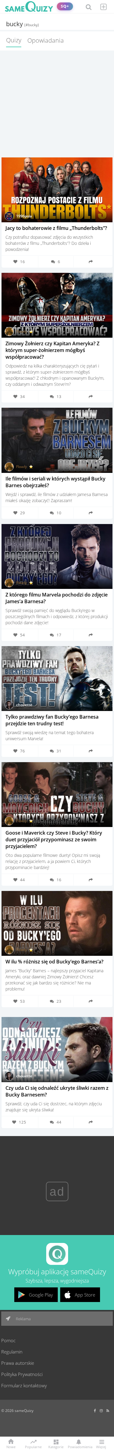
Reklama (23, 1319)
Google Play (41, 1295)
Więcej (101, 1446)
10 (59, 513)
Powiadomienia (78, 1446)
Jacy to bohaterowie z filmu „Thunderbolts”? (56, 228)
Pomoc (8, 1340)
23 (59, 1001)
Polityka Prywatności (22, 1374)
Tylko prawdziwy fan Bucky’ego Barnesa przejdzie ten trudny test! (51, 720)
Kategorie (56, 1446)
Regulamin (11, 1352)
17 (59, 635)
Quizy (13, 40)
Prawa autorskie (17, 1363)
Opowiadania (45, 40)
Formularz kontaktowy (24, 1385)
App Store (85, 1295)
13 (59, 396)
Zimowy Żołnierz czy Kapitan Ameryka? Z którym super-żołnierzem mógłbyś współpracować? (52, 350)
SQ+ (65, 6)
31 (59, 751)
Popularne (33, 1446)
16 (59, 879)
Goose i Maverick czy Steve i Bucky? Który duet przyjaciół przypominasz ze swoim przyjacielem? (53, 839)
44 (59, 1122)
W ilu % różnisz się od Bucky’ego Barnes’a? (54, 961)
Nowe (11, 1446)
